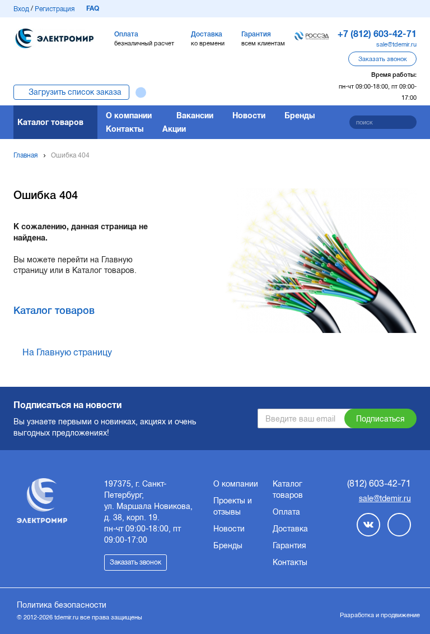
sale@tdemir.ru (396, 44)
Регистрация (54, 9)
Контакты (124, 128)
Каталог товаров (50, 122)
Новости (248, 115)
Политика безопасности (61, 604)
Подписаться (380, 418)
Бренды (299, 115)
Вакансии (194, 115)
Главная (25, 155)
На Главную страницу (67, 352)
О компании (129, 115)
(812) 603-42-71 (379, 483)
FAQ (92, 8)
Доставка (290, 528)
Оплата (286, 511)
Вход (21, 9)
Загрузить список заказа (75, 91)
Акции (174, 128)
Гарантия (289, 545)
